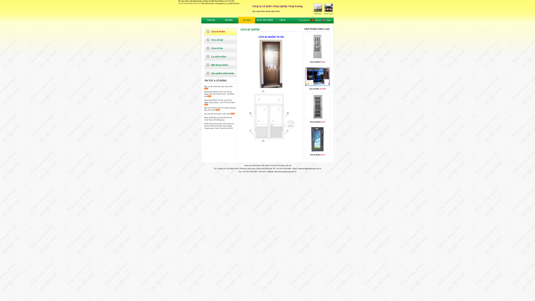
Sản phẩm (265, 166)
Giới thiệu (256, 166)
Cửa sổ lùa (217, 48)
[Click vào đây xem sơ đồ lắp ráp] (271, 88)
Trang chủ (211, 20)
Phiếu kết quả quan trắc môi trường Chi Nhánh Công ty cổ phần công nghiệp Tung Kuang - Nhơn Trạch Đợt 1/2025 (219, 126)
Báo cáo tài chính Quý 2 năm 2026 (217, 114)
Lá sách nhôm (218, 56)
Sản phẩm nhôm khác (222, 73)
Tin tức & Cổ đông (277, 166)
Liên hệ (288, 166)
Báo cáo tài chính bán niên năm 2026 (218, 87)
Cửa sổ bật (217, 40)
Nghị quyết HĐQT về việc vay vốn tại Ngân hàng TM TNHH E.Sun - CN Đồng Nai (219, 94)
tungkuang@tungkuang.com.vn (309, 169)
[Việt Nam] (312, 21)
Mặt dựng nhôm (219, 65)
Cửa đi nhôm (218, 31)
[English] (323, 21)
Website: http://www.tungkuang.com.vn (282, 172)
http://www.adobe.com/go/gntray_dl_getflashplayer (220, 3)
